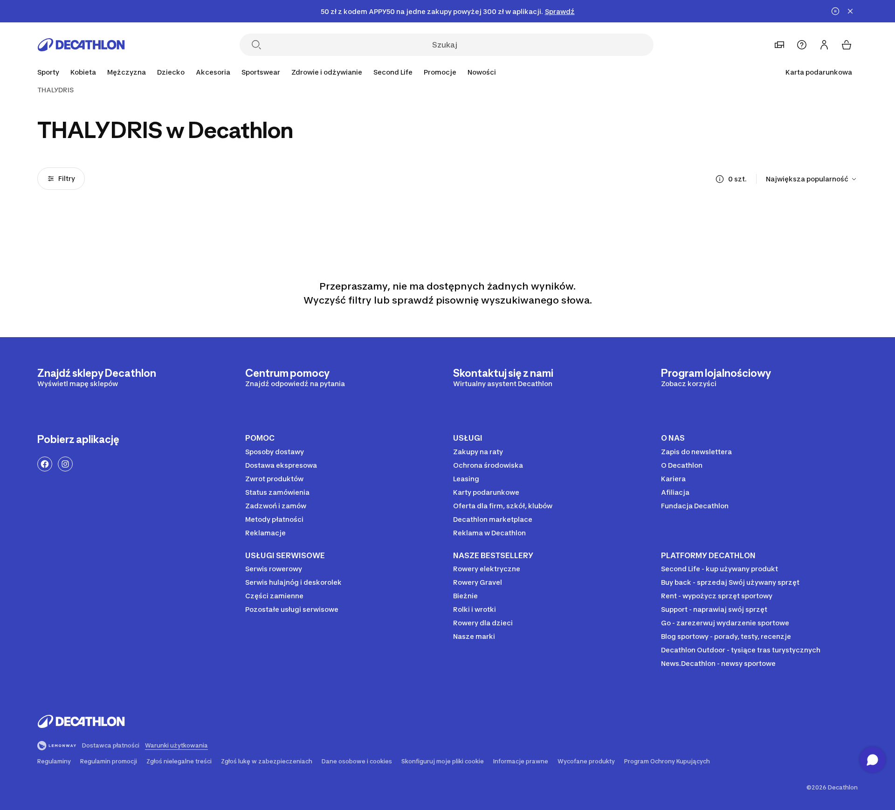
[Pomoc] (802, 45)
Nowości (482, 72)
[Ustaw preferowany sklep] (779, 45)
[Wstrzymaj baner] (835, 11)
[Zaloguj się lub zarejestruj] (824, 45)
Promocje (440, 72)
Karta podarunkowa (818, 72)
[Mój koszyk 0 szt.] (846, 45)
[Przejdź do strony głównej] (81, 44)
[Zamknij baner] (850, 11)
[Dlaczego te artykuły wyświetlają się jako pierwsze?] (719, 179)
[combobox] (812, 179)
